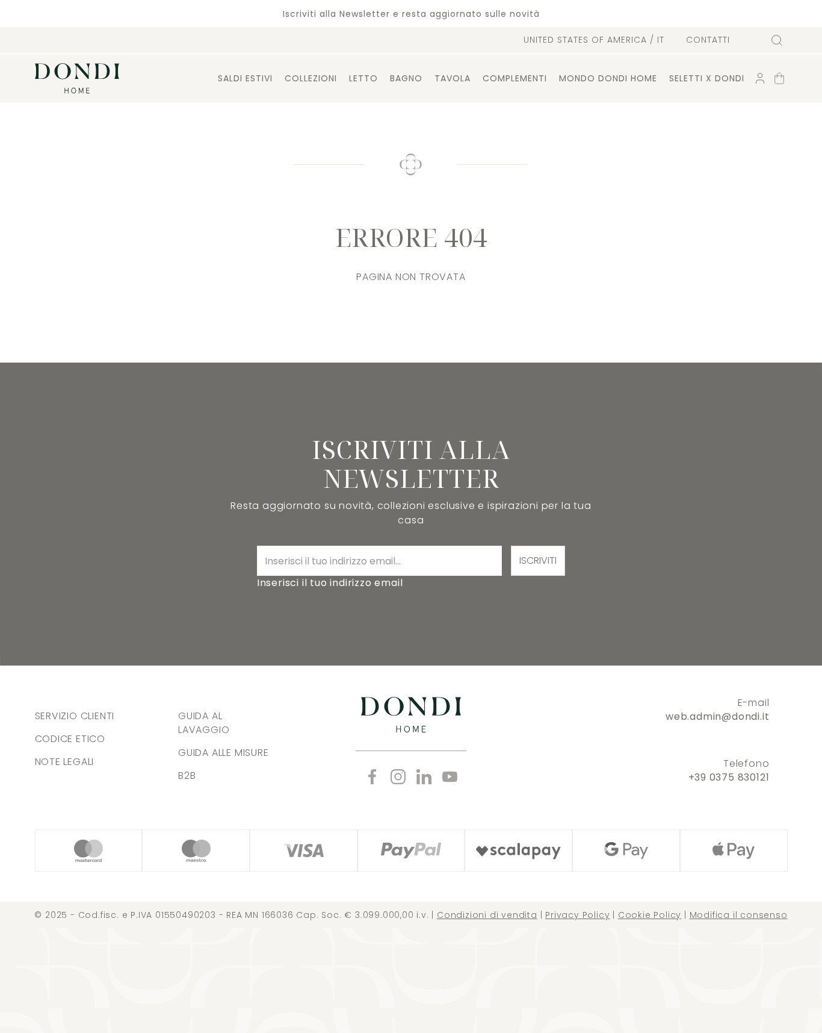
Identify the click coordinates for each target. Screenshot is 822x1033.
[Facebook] (372, 776)
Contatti (708, 40)
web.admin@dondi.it (717, 716)
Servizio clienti (75, 716)
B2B (187, 775)
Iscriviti (538, 560)
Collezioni (311, 78)
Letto (363, 78)
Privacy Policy (577, 915)
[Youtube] (449, 776)
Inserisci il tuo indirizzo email (330, 583)
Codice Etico (70, 739)
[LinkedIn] (423, 776)
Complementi (515, 78)
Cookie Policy (649, 915)
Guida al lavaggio (203, 723)
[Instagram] (398, 776)
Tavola (452, 78)
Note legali (64, 762)
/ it (594, 40)
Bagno (406, 78)
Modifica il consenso (739, 915)
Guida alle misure (223, 753)
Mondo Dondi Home (608, 78)
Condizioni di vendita (487, 915)
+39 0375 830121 (729, 777)
